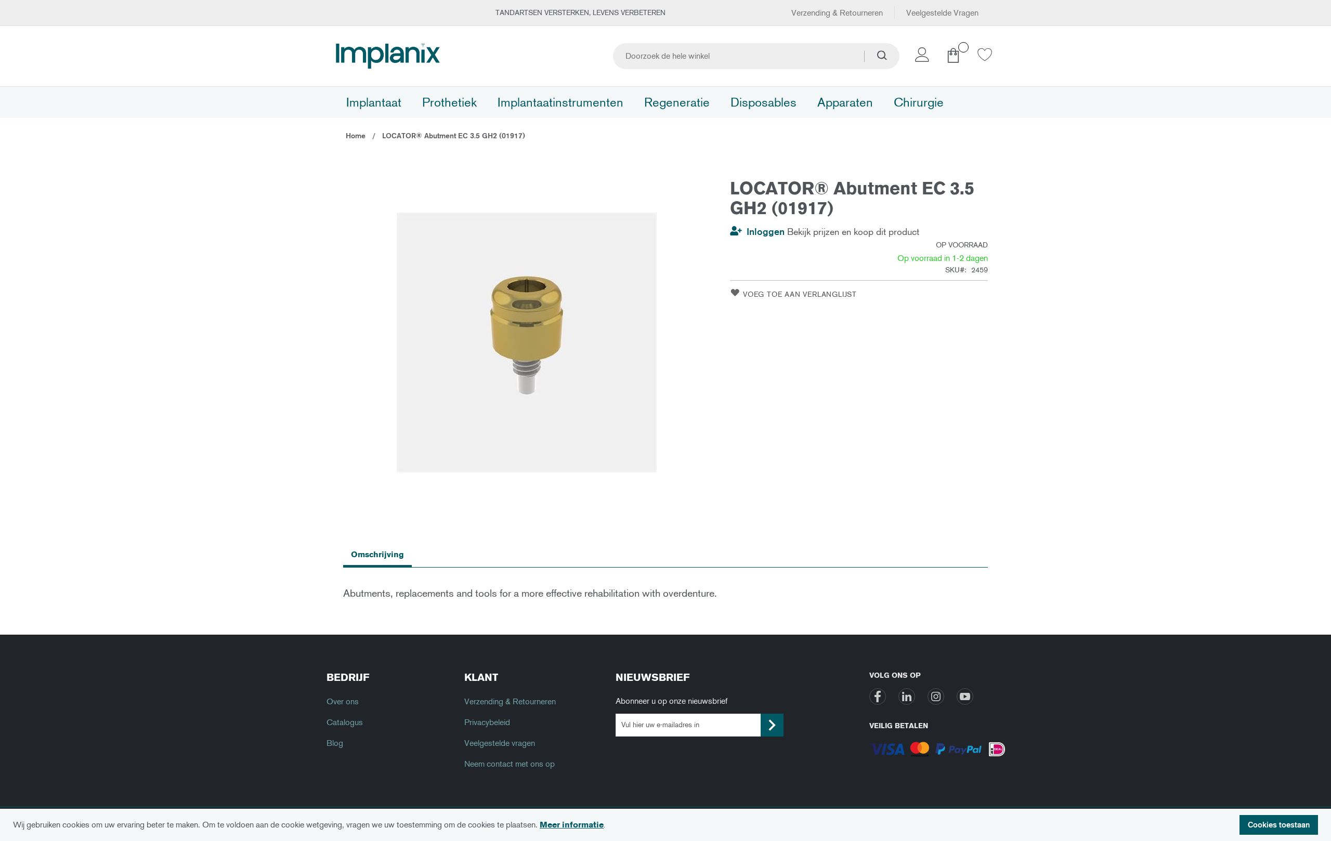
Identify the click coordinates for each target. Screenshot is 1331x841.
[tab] (377, 554)
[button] (924, 57)
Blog (335, 743)
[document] (665, 825)
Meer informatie (572, 825)
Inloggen (766, 232)
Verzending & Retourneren (837, 13)
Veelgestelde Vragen (942, 13)
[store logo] (388, 56)
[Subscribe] (772, 725)
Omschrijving (377, 554)
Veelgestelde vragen (499, 743)
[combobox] (756, 56)
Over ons (343, 701)
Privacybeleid (487, 722)
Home (356, 136)
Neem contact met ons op (509, 764)
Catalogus (345, 722)
